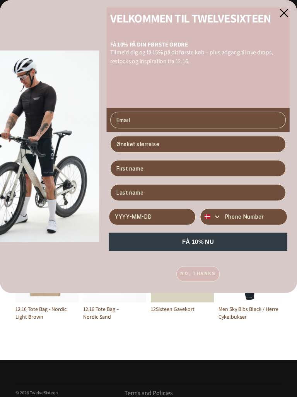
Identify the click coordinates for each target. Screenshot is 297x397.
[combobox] (211, 216)
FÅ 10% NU (198, 241)
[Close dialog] (284, 13)
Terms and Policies (149, 393)
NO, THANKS (197, 273)
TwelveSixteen (44, 392)
